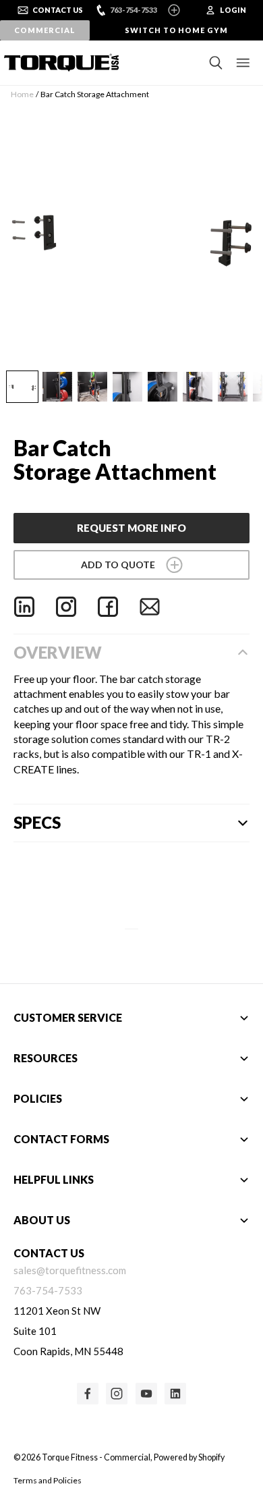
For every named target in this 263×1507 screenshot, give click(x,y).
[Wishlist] (131, 565)
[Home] (57, 62)
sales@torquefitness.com (69, 1270)
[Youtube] (146, 1393)
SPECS (37, 822)
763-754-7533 (133, 9)
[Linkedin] (24, 607)
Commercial (44, 30)
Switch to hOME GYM (176, 30)
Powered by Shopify (189, 1457)
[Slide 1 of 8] (22, 387)
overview (57, 652)
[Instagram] (66, 607)
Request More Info (131, 528)
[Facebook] (108, 607)
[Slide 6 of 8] (197, 387)
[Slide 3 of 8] (92, 387)
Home (22, 94)
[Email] (149, 607)
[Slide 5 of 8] (162, 387)
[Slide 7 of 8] (232, 387)
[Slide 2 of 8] (57, 387)
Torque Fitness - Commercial (96, 1457)
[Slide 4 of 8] (127, 387)
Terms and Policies (47, 1480)
